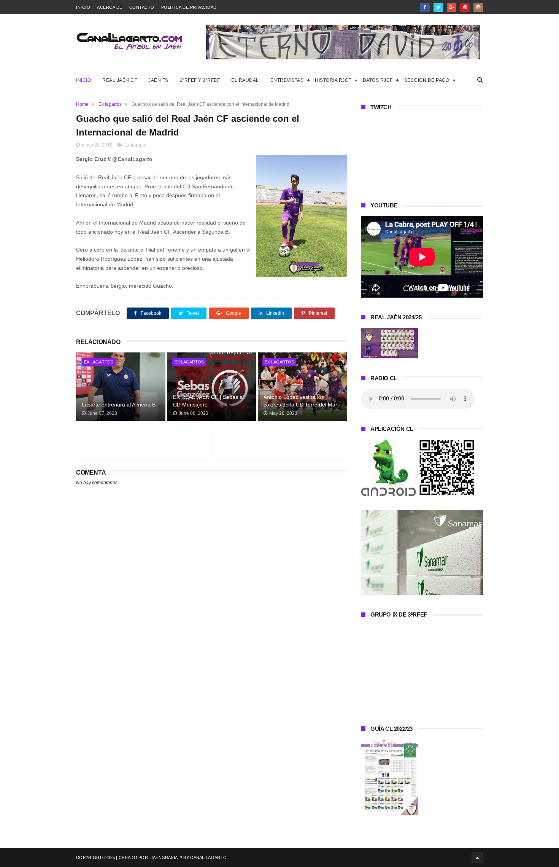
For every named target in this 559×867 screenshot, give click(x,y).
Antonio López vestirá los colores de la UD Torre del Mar (300, 401)
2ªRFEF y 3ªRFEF (200, 80)
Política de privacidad (189, 7)
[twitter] (438, 7)
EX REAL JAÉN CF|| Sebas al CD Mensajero (208, 401)
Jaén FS (158, 80)
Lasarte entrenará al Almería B (119, 405)
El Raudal (245, 80)
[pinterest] (465, 7)
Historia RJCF (333, 80)
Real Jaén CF (119, 80)
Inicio (83, 7)
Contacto (141, 7)
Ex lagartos (110, 104)
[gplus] (451, 7)
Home (82, 104)
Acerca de (109, 7)
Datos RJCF (378, 80)
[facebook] (425, 7)
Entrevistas (287, 80)
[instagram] (478, 7)
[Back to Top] (477, 857)
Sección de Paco (426, 80)
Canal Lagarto (208, 857)
